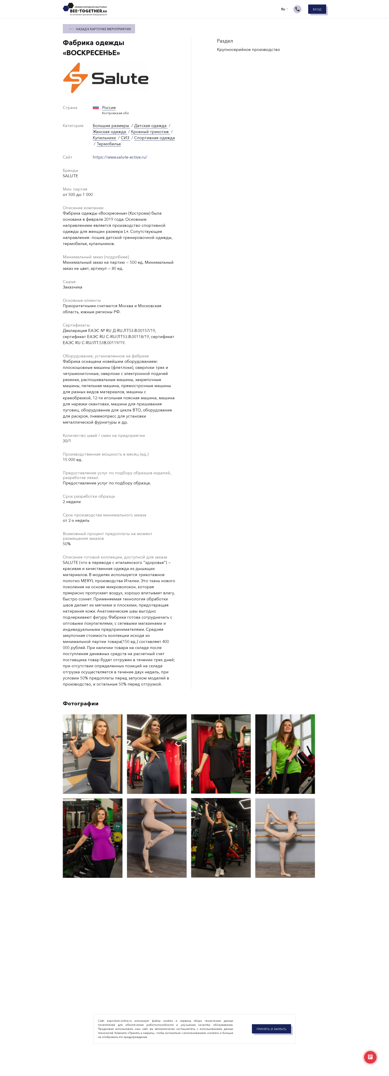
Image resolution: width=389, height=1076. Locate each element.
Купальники (105, 137)
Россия (109, 107)
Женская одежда (110, 131)
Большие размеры (111, 125)
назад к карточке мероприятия (103, 29)
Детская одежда (151, 125)
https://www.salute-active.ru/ (120, 157)
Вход (317, 9)
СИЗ (125, 137)
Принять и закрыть (271, 1029)
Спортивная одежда (154, 137)
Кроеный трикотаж (150, 131)
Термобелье (109, 143)
